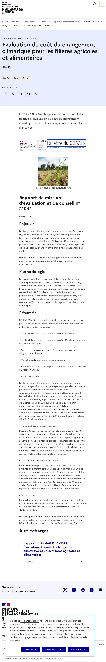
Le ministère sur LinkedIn (74, 590)
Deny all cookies (53, 649)
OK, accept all (78, 649)
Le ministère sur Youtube (100, 590)
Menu (102, 4)
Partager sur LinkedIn (20, 94)
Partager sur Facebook (5, 94)
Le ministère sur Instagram (91, 590)
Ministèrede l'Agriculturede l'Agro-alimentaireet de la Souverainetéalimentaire (12, 8)
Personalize (30, 649)
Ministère (16, 21)
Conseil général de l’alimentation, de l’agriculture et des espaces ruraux (52, 21)
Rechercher (94, 4)
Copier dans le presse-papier (36, 94)
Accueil (5, 21)
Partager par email (28, 94)
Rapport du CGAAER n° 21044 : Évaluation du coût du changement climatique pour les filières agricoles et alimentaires (52, 549)
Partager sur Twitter (12, 94)
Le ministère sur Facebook (83, 590)
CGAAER (6, 67)
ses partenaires (28, 620)
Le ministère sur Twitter (65, 590)
